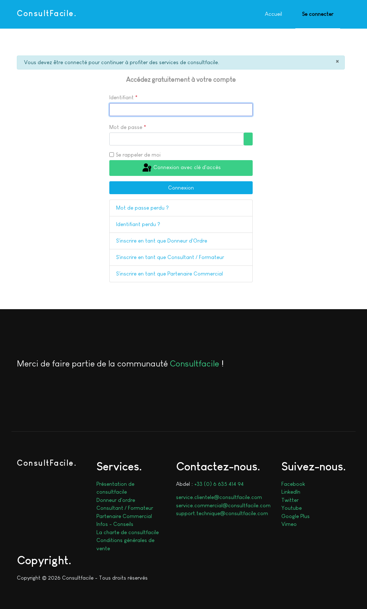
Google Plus (295, 516)
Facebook (293, 484)
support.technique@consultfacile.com (222, 513)
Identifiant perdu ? (138, 224)
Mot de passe (127, 127)
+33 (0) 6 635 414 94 (219, 484)
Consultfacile (194, 363)
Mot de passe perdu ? (142, 208)
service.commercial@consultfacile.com (223, 505)
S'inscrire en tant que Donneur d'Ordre (161, 241)
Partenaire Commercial (124, 516)
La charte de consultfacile (127, 532)
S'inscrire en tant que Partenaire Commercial (169, 273)
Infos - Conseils (114, 524)
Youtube (291, 508)
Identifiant (123, 97)
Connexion (181, 187)
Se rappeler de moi (138, 155)
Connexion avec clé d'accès (186, 167)
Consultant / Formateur (124, 508)
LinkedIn (290, 492)
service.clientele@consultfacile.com (219, 497)
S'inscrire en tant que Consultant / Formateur (170, 257)
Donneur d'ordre (115, 500)
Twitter (290, 500)
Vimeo (289, 524)
